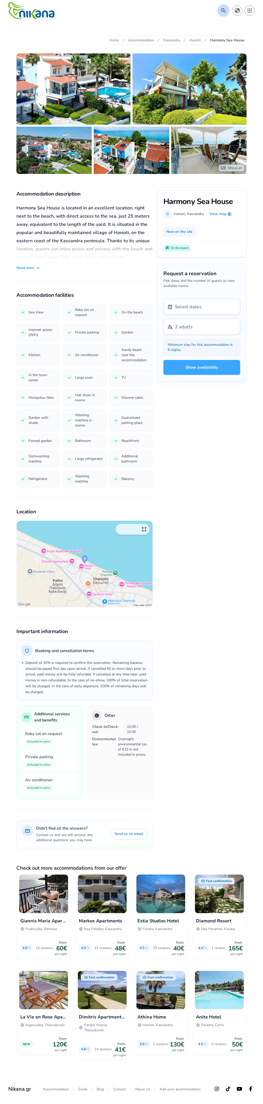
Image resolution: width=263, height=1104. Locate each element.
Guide (82, 1089)
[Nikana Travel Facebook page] (251, 1089)
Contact (119, 1089)
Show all (235, 167)
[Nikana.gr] (31, 10)
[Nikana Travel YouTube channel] (239, 1089)
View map (217, 213)
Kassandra (195, 213)
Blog (100, 1089)
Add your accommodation (180, 1089)
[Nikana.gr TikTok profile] (228, 1089)
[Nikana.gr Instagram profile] (217, 1089)
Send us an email (129, 833)
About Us (142, 1089)
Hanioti (179, 213)
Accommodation (56, 1089)
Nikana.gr (19, 1089)
